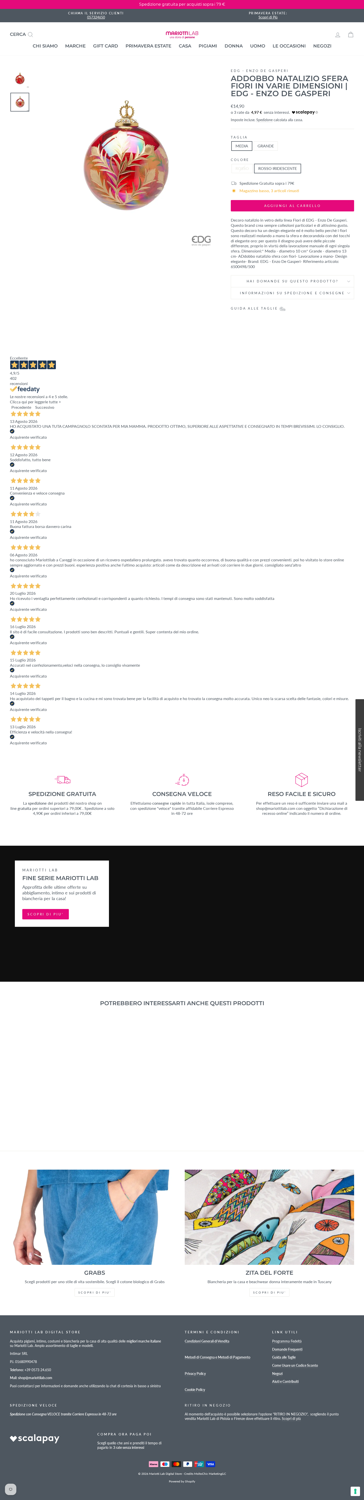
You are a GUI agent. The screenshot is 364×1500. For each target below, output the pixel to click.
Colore (240, 160)
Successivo (44, 407)
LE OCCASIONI (289, 46)
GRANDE (266, 145)
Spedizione (264, 120)
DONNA (234, 46)
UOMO (257, 46)
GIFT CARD (105, 46)
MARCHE (75, 46)
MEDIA (241, 145)
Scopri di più (291, 1419)
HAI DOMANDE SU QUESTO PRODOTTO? (292, 281)
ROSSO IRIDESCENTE (277, 168)
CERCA (23, 34)
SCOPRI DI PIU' (45, 914)
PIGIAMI (208, 46)
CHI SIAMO (45, 46)
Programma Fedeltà (287, 1341)
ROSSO (242, 168)
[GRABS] (94, 1217)
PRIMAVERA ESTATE (148, 46)
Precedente (21, 407)
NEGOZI (322, 46)
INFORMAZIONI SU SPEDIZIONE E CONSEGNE (292, 293)
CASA (185, 46)
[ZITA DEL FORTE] (269, 1217)
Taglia (239, 137)
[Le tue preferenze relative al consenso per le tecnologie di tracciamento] (355, 1491)
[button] (359, 750)
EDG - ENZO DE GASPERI (260, 71)
